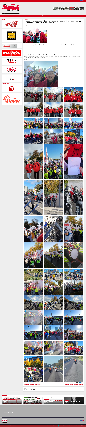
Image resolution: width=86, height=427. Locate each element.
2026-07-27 (66, 402)
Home (3, 15)
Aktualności (26, 19)
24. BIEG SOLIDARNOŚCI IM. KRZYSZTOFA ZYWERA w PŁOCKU (11, 401)
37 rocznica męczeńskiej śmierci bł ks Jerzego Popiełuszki (73, 384)
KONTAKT (61, 15)
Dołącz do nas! (46, 15)
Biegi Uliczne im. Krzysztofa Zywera (11, 399)
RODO (58, 15)
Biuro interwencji (8, 15)
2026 (3, 399)
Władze (25, 15)
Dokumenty (35, 15)
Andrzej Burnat (32, 389)
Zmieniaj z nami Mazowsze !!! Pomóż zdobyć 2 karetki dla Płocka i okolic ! (53, 401)
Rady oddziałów (53, 15)
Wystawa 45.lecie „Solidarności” (18, 15)
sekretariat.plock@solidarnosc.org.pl (8, 412)
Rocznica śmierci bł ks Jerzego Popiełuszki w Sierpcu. (33, 384)
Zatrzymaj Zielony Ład (28, 401)
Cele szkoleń (41, 15)
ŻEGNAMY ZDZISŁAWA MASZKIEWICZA (72, 401)
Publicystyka (30, 15)
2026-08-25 (4, 402)
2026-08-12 (25, 402)
